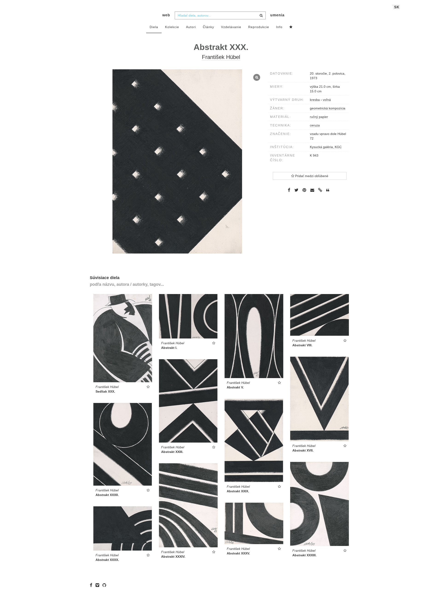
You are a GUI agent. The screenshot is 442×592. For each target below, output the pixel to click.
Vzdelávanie (231, 27)
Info (279, 27)
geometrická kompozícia (327, 108)
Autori (191, 27)
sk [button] (396, 7)
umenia (277, 15)
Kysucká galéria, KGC (326, 147)
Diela (154, 27)
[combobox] (220, 15)
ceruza (315, 125)
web (166, 15)
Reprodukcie (258, 27)
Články (208, 27)
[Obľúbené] (291, 27)
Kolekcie (172, 27)
